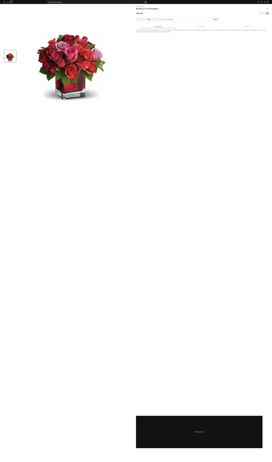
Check (215, 19)
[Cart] (264, 2)
